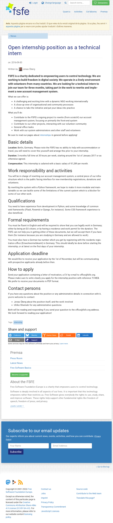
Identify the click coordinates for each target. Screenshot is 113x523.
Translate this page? (85, 498)
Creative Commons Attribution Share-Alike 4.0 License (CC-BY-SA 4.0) (21, 505)
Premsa (104, 11)
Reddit (68, 335)
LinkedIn (86, 335)
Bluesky (34, 335)
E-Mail (17, 340)
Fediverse (17, 335)
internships (45, 135)
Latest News (16, 363)
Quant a (66, 11)
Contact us (46, 489)
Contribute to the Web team (88, 493)
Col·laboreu (91, 11)
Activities (78, 11)
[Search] (65, 2)
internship (18, 322)
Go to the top (103, 467)
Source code (82, 489)
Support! (34, 340)
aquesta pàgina (13, 26)
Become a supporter (20, 375)
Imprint (44, 498)
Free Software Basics (20, 367)
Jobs (43, 493)
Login (34, 3)
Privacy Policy (47, 502)
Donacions (102, 3)
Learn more (16, 406)
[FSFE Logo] (17, 9)
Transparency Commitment (53, 507)
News (13, 36)
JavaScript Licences (50, 511)
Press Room (16, 358)
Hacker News (51, 335)
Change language (52, 3)
